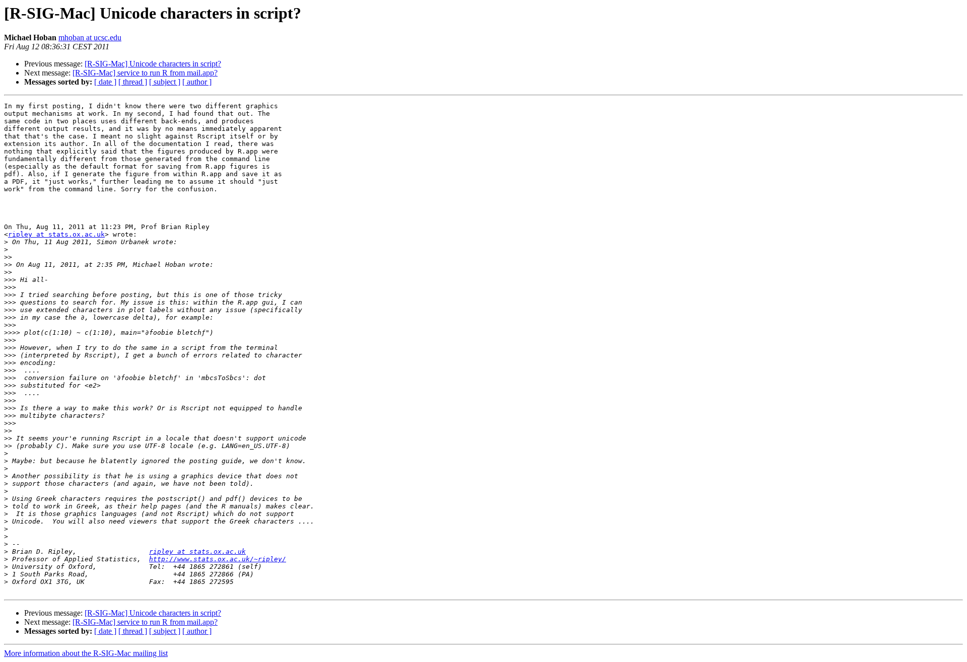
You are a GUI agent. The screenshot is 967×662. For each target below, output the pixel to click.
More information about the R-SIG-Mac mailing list (86, 653)
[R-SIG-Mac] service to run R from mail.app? (145, 72)
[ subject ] (164, 82)
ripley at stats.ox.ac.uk (56, 234)
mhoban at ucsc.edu (89, 37)
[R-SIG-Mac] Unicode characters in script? (153, 63)
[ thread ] (132, 82)
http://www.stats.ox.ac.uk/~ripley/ (217, 559)
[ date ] (105, 82)
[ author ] (197, 82)
